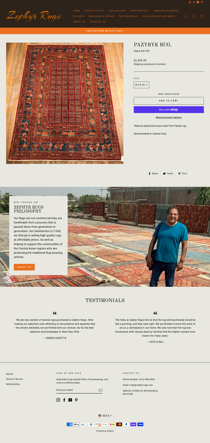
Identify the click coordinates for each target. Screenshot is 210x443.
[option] (105, 31)
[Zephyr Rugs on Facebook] (64, 400)
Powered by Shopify (105, 431)
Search (9, 374)
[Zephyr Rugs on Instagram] (58, 400)
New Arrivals (140, 11)
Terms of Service (14, 379)
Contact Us (98, 22)
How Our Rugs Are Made (158, 16)
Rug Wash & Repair (101, 16)
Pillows (78, 16)
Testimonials (128, 16)
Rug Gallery (117, 11)
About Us (79, 22)
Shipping (138, 64)
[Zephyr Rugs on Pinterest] (76, 400)
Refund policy (13, 384)
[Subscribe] (101, 390)
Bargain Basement (166, 11)
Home (76, 11)
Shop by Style (94, 11)
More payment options (169, 117)
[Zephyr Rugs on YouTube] (70, 400)
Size (137, 78)
